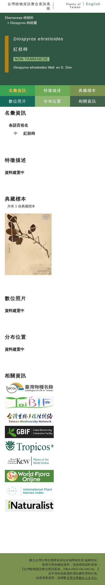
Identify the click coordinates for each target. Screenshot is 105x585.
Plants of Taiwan (73, 6)
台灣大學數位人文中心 (82, 578)
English (93, 4)
